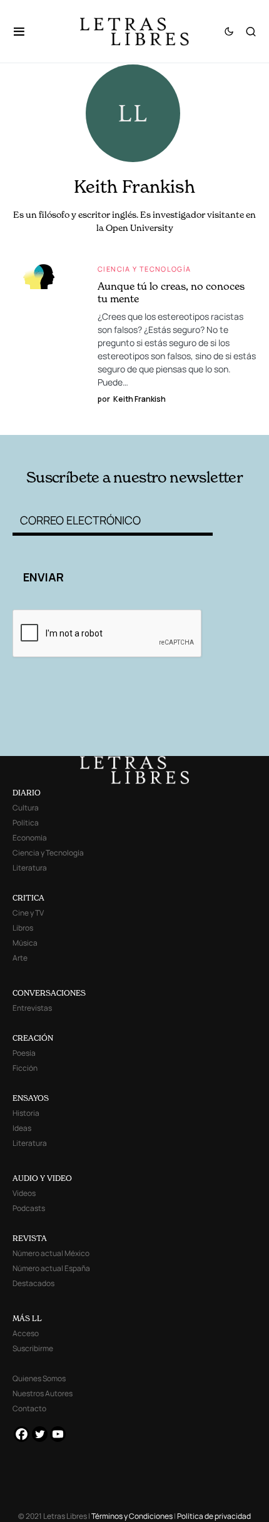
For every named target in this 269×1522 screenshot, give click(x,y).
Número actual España (51, 1268)
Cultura (26, 807)
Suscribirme (33, 1348)
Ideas (22, 1128)
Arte (20, 958)
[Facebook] (21, 1434)
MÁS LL (27, 1318)
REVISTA (30, 1238)
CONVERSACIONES (49, 993)
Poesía (24, 1053)
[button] (25, 31)
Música (25, 942)
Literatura (30, 867)
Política (26, 822)
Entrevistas (32, 1008)
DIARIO (27, 792)
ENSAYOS (31, 1098)
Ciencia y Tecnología (144, 268)
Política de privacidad (214, 1516)
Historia (26, 1113)
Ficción (25, 1068)
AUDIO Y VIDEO (42, 1178)
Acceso (26, 1333)
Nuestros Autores (43, 1393)
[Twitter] (40, 1434)
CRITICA (28, 897)
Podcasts (29, 1208)
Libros (23, 927)
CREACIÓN (33, 1038)
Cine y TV (28, 912)
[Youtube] (58, 1434)
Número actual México (51, 1253)
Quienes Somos (39, 1378)
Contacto (29, 1408)
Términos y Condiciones (132, 1516)
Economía (30, 837)
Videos (24, 1193)
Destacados (33, 1283)
